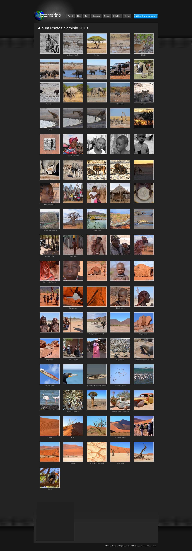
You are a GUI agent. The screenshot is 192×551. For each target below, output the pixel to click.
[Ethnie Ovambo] (73, 154)
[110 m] (73, 435)
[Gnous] (97, 53)
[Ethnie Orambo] (50, 202)
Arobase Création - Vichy (149, 546)
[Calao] (50, 487)
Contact (127, 16)
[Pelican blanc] (50, 384)
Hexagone (96, 16)
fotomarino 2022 (129, 546)
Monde (106, 16)
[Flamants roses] (120, 384)
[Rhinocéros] (120, 102)
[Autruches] (50, 102)
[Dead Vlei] (120, 461)
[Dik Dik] (144, 53)
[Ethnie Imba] (73, 254)
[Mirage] (73, 461)
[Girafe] (50, 128)
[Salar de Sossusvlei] (97, 461)
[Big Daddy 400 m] (120, 435)
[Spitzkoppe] (73, 306)
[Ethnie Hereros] (73, 358)
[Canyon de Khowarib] (97, 332)
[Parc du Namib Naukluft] (120, 410)
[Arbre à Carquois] (73, 410)
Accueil (70, 16)
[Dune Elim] (50, 435)
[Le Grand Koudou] (73, 53)
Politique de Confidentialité (113, 546)
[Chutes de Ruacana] (50, 228)
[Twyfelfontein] (144, 332)
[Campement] (50, 254)
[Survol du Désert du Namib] (97, 384)
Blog (79, 16)
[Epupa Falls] (97, 228)
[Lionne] (144, 102)
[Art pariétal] (50, 358)
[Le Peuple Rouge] (50, 280)
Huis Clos (116, 16)
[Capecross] (120, 358)
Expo (86, 16)
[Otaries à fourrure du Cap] (144, 358)
